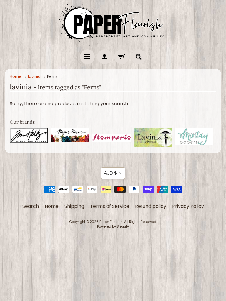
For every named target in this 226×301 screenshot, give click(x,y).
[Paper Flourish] (113, 23)
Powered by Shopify (113, 226)
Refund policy (150, 206)
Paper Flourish (111, 221)
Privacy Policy (188, 206)
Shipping (74, 206)
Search (30, 206)
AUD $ (110, 173)
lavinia (34, 76)
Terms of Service (109, 206)
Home (15, 76)
